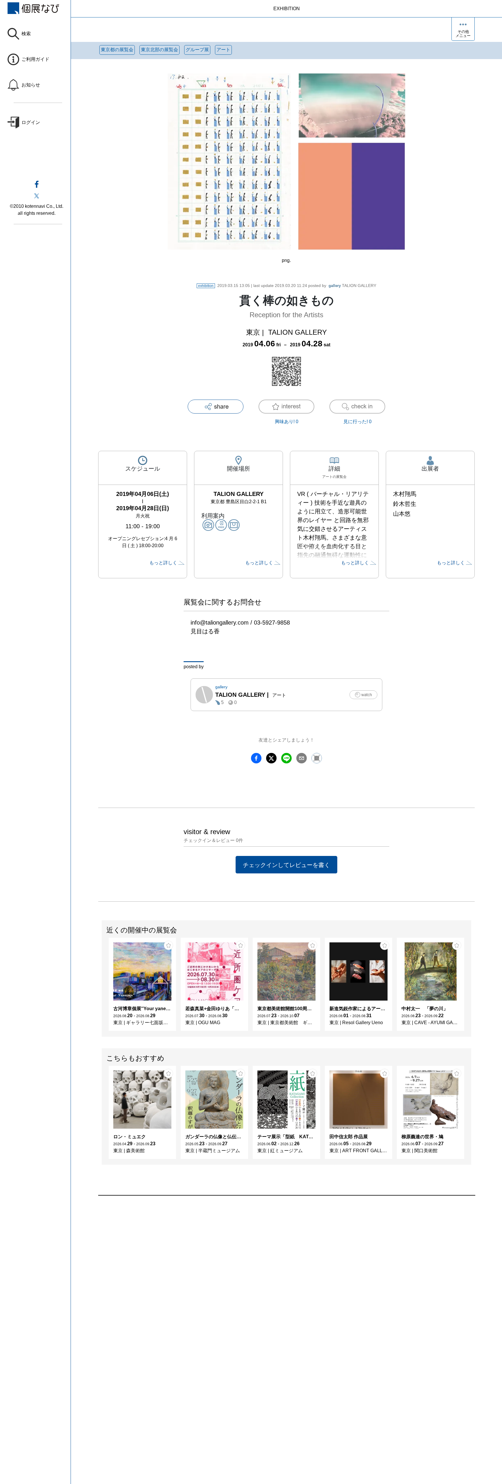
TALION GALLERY (352, 285)
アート (223, 49)
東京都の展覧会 (117, 49)
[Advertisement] (272, 1261)
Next (471, 987)
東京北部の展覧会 (159, 49)
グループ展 (197, 49)
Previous (102, 987)
